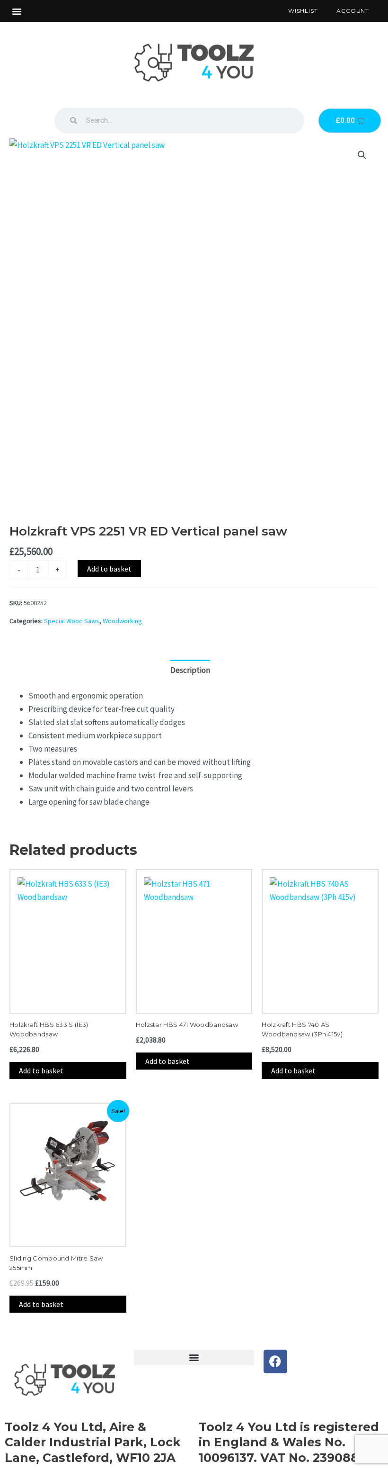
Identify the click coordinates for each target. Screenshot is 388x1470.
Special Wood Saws (71, 621)
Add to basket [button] (41, 1070)
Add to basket (109, 568)
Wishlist (302, 10)
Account (352, 10)
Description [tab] (190, 670)
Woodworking (122, 621)
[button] (17, 11)
